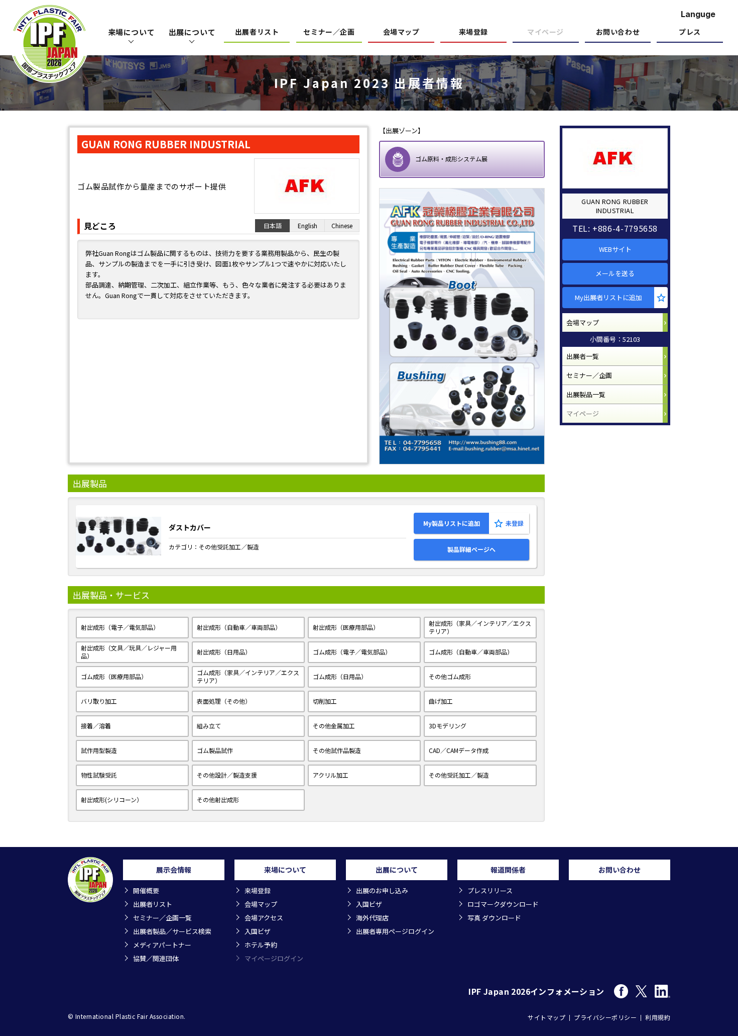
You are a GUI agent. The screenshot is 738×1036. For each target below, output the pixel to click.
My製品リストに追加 (451, 523)
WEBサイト (615, 249)
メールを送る (615, 273)
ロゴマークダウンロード (503, 904)
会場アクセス (263, 917)
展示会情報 (173, 870)
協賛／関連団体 (156, 958)
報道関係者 (508, 870)
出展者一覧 (582, 356)
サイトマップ (546, 1017)
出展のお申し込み (382, 890)
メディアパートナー (162, 944)
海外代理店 (372, 917)
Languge (698, 14)
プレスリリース (490, 890)
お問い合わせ (618, 32)
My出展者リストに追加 (608, 297)
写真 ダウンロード (494, 917)
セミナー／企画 (328, 32)
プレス (690, 32)
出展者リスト (257, 32)
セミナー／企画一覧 (162, 917)
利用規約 (657, 1017)
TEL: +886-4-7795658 (615, 228)
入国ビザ (257, 931)
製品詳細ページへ (471, 549)
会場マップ (401, 32)
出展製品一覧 (585, 394)
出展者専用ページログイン (395, 931)
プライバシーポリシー (605, 1017)
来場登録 (473, 32)
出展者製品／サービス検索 (172, 931)
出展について (192, 32)
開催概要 (146, 890)
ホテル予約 (260, 944)
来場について (131, 32)
